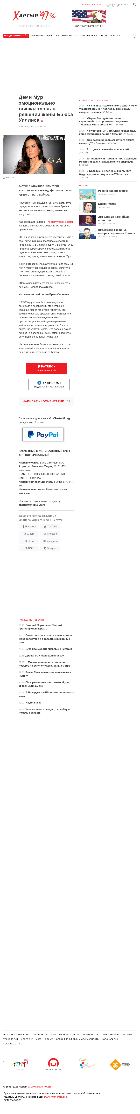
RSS (30, 548)
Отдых (49, 1039)
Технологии (10, 1039)
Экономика (68, 36)
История (101, 1035)
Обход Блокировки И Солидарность (77, 1039)
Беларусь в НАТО (13, 1044)
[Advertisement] (38, 67)
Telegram (52, 548)
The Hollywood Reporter (59, 221)
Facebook (30, 526)
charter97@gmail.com (56, 1096)
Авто (39, 1039)
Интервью (128, 1035)
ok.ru (31, 541)
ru (113, 6)
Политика (37, 36)
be (108, 6)
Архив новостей (118, 4)
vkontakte (52, 533)
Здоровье (27, 1039)
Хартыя (34, 16)
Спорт (103, 36)
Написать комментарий (46, 401)
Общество (52, 36)
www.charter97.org (41, 1086)
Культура (115, 36)
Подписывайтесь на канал (49, 384)
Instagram (52, 541)
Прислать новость (92, 4)
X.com (30, 533)
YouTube (52, 526)
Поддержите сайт (46, 368)
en (118, 6)
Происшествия (87, 36)
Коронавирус (110, 1039)
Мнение (83, 185)
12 (42, 121)
